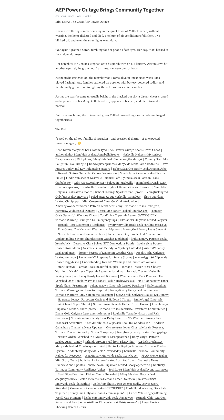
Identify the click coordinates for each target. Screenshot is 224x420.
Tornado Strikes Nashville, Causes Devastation (87, 173)
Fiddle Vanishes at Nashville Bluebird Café (93, 178)
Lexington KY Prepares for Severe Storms (105, 257)
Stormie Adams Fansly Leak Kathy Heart (96, 318)
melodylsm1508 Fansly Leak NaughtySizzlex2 (106, 281)
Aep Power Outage (64, 15)
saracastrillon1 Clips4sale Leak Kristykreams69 (109, 402)
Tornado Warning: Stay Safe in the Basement (84, 295)
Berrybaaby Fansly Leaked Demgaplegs (142, 332)
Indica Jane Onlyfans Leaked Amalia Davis (135, 234)
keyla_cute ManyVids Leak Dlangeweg (108, 397)
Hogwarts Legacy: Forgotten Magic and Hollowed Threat (94, 299)
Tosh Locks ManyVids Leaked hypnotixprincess (138, 369)
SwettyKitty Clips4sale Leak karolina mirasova (137, 225)
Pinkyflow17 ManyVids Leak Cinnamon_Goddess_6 (109, 159)
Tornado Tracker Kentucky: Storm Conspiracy (84, 332)
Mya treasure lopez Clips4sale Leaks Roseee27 (135, 327)
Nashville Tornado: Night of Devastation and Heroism (116, 187)
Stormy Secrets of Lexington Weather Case (106, 252)
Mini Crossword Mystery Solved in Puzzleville (103, 182)
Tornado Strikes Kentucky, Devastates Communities (132, 309)
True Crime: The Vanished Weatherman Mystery (89, 229)
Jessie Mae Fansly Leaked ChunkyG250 (123, 211)
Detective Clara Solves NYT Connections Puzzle (103, 243)
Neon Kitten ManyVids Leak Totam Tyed (81, 150)
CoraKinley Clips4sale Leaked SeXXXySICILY (128, 215)
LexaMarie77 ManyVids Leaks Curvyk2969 (111, 355)
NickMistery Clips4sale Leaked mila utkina (96, 271)
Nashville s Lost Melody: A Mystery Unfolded (112, 248)
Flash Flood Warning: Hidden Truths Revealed (87, 374)
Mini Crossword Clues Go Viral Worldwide (109, 201)
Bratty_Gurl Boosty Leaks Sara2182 (145, 229)
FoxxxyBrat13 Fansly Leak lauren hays (134, 290)
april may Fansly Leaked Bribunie (95, 276)
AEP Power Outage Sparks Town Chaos (135, 150)
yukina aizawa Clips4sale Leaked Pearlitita (117, 285)
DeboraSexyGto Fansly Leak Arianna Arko (140, 168)
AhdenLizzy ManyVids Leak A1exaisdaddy (94, 351)
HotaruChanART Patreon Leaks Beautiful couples (86, 267)
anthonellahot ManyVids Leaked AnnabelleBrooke (87, 154)
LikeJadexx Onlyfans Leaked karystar (143, 220)
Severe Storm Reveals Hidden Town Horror (121, 304)
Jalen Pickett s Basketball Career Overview (107, 379)
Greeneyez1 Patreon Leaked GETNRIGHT (96, 388)
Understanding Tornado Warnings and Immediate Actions (119, 262)
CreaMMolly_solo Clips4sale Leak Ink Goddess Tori (118, 323)
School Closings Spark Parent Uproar (119, 192)
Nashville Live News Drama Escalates (81, 234)
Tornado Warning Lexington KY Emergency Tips (86, 220)
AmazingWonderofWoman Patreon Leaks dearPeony (88, 206)
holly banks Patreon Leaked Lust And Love (107, 360)
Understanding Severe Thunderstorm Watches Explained (91, 238)
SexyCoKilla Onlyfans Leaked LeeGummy (142, 295)
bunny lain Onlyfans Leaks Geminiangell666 (98, 393)
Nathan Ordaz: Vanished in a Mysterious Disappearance (93, 337)
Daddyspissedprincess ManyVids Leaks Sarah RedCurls (124, 164)
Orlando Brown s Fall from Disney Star (110, 341)
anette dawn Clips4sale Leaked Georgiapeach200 (119, 365)
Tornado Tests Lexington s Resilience (81, 225)
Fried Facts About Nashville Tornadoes (116, 196)
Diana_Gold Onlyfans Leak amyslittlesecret (82, 313)
